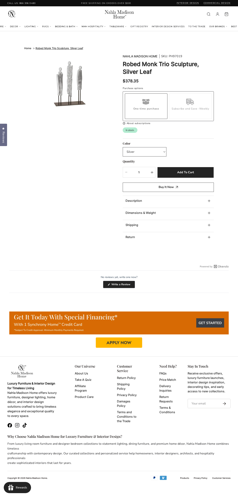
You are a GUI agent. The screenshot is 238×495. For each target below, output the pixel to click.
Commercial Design (217, 3)
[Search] (209, 14)
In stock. (130, 130)
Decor (14, 26)
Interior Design (188, 3)
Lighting (30, 26)
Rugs (45, 26)
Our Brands (217, 26)
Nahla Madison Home (140, 56)
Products (184, 478)
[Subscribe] (223, 403)
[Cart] (226, 14)
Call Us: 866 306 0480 (21, 3)
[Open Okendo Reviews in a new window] (214, 266)
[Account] (217, 14)
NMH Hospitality (92, 26)
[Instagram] (17, 426)
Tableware (117, 26)
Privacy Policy (200, 478)
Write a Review (123, 285)
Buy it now (166, 187)
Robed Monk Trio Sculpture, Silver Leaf (59, 48)
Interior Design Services (168, 26)
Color (126, 143)
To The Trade (196, 26)
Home (27, 48)
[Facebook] (9, 426)
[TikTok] (24, 426)
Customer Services (221, 478)
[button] (168, 123)
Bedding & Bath (65, 26)
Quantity (129, 161)
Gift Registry (139, 26)
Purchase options (133, 88)
